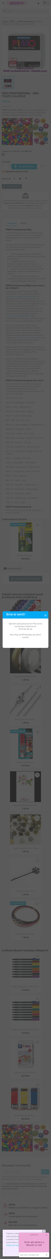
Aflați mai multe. (13, 1245)
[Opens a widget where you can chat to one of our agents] (34, 1245)
